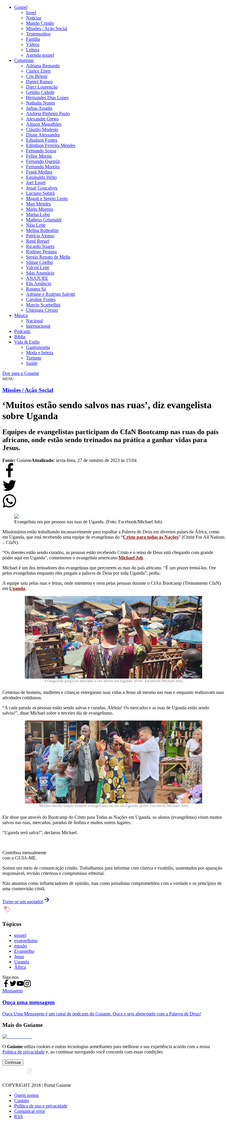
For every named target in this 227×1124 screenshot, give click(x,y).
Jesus (19, 956)
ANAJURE (37, 278)
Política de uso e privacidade (40, 1105)
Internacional (38, 326)
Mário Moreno (39, 209)
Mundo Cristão (40, 23)
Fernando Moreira (43, 166)
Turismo (33, 357)
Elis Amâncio (38, 283)
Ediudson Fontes (41, 140)
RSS (18, 1116)
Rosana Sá (36, 288)
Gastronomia (38, 347)
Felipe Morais (39, 156)
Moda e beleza (39, 352)
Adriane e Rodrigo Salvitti (50, 294)
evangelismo (26, 940)
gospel (20, 935)
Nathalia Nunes (40, 102)
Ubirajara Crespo (42, 310)
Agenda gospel (40, 55)
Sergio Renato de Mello (48, 256)
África (20, 967)
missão (20, 945)
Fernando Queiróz (43, 161)
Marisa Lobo (38, 214)
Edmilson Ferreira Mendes (50, 145)
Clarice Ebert (38, 70)
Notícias (33, 17)
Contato (21, 1100)
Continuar (13, 1062)
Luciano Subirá (40, 193)
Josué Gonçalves (41, 187)
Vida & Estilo (27, 341)
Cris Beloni (36, 76)
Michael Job (131, 557)
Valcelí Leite (37, 267)
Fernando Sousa (41, 150)
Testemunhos (38, 33)
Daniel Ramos (39, 81)
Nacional (34, 320)
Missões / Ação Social (46, 28)
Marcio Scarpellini (43, 304)
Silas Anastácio (40, 272)
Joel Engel (36, 182)
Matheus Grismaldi (43, 219)
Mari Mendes (38, 203)
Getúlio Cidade (40, 92)
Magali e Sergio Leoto (47, 198)
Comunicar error (29, 1111)
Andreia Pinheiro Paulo (48, 113)
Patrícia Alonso (40, 235)
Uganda (17, 588)
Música (21, 315)
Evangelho (24, 951)
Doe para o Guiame (20, 373)
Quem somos (26, 1095)
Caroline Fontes (41, 299)
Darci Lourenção (42, 86)
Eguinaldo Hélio (41, 177)
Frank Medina (39, 171)
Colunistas (24, 60)
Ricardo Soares (40, 246)
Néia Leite (36, 225)
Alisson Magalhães (43, 124)
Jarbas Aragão (39, 108)
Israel (31, 12)
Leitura (32, 49)
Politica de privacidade (23, 1051)
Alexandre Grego (42, 118)
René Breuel (37, 241)
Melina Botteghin (42, 230)
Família (33, 39)
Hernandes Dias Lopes (47, 97)
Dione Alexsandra (43, 134)
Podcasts (22, 331)
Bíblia (19, 336)
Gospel (20, 7)
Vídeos (32, 44)
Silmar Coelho (39, 262)
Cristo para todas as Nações (151, 537)
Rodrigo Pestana (41, 251)
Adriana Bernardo (43, 65)
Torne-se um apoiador (22, 901)
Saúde (32, 363)
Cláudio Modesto (42, 129)
